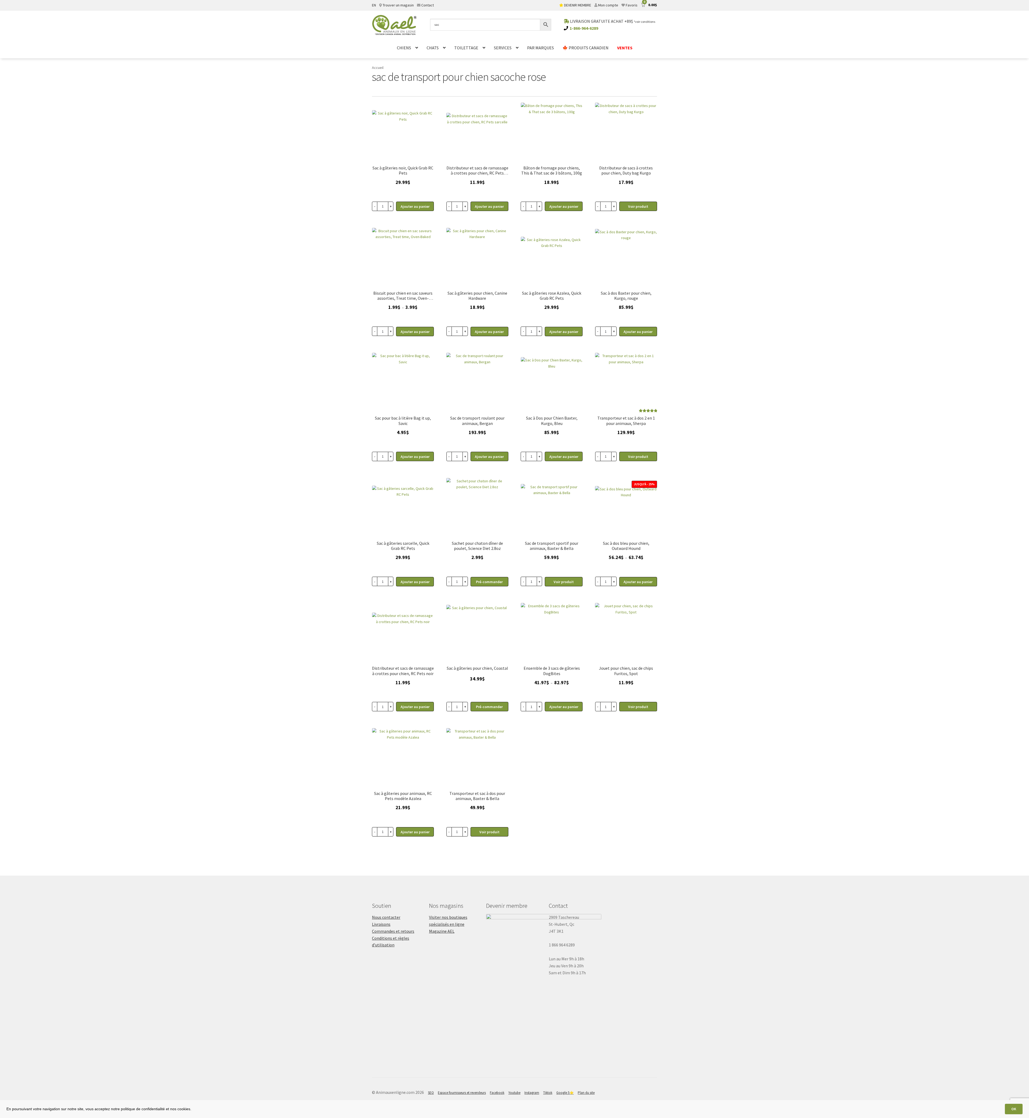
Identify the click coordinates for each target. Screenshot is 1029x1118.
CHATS (433, 47)
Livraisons (381, 924)
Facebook (497, 1092)
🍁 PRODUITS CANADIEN (585, 47)
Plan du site (586, 1092)
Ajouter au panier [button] (415, 206)
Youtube (514, 1092)
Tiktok (547, 1092)
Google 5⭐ (565, 1092)
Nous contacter (386, 917)
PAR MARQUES (540, 47)
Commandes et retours (393, 931)
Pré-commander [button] (489, 581)
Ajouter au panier (415, 331)
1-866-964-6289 (584, 28)
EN (374, 5)
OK (1013, 1108)
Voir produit (638, 206)
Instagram (531, 1092)
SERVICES (503, 47)
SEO (431, 1092)
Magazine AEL (441, 931)
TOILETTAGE (466, 47)
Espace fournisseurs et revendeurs (462, 1092)
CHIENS (404, 47)
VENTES (624, 47)
